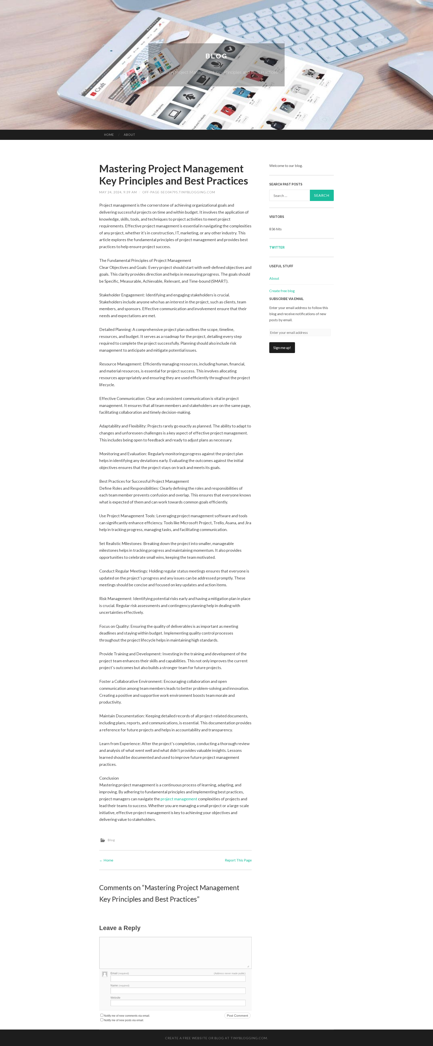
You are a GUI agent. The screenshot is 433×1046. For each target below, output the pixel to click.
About (129, 134)
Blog (216, 56)
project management (179, 798)
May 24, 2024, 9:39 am (118, 192)
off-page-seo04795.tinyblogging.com (178, 192)
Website (115, 997)
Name (120, 985)
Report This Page (238, 860)
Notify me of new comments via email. (127, 1015)
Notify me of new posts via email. (124, 1020)
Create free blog (282, 291)
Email (120, 973)
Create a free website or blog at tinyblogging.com (216, 1038)
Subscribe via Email (286, 299)
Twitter (277, 247)
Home (109, 134)
